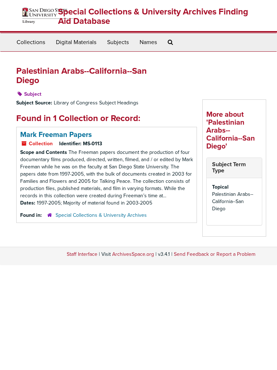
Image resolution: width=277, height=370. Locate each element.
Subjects (118, 42)
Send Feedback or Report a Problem (214, 254)
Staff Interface (82, 254)
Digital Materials (76, 42)
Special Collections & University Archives (101, 215)
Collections (31, 42)
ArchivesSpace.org (133, 254)
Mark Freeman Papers (56, 134)
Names (148, 42)
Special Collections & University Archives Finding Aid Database (153, 16)
